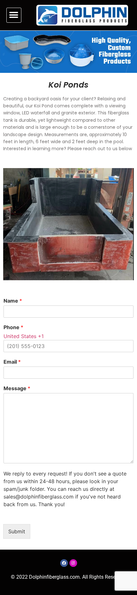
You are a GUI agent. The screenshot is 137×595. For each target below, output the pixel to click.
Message (17, 388)
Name (13, 301)
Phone (13, 327)
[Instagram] (73, 563)
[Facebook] (64, 563)
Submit (16, 531)
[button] (13, 15)
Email (12, 362)
